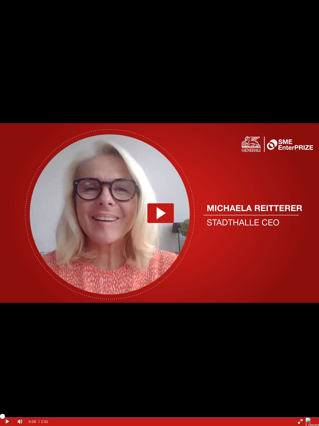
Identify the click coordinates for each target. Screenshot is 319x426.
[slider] (159, 416)
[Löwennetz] (312, 422)
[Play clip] (7, 422)
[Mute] (20, 422)
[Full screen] (300, 422)
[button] (160, 213)
